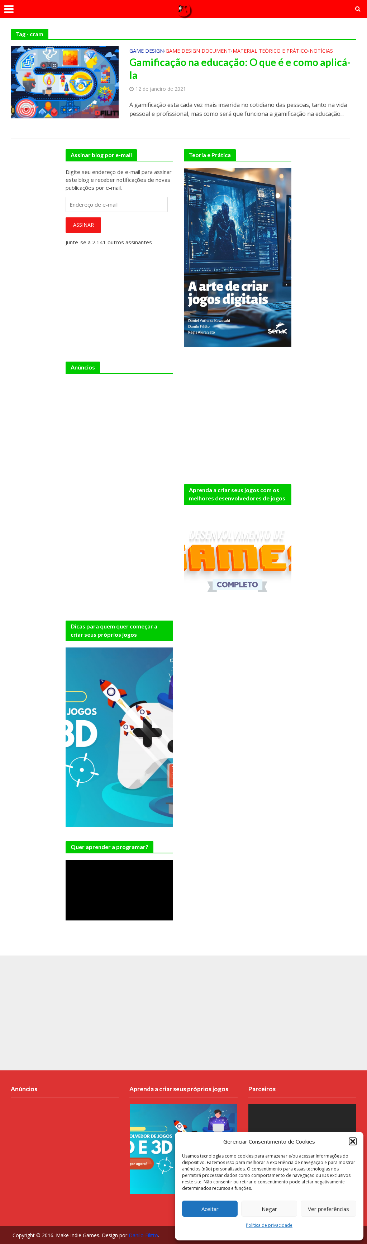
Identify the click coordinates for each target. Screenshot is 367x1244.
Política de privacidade (269, 1225)
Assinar (83, 224)
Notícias (321, 51)
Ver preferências (328, 1208)
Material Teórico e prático (270, 51)
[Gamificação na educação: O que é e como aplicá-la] (65, 82)
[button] (352, 1141)
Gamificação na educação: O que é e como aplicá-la (240, 68)
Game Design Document (198, 51)
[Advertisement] (119, 425)
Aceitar (210, 1208)
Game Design (146, 51)
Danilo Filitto (143, 1235)
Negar (269, 1208)
